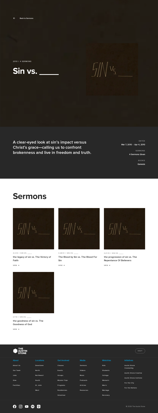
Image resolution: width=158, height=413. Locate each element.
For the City (129, 383)
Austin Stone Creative (133, 373)
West (37, 390)
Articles (83, 385)
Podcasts (83, 380)
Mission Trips (63, 380)
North (37, 370)
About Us (16, 365)
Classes (61, 365)
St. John (38, 385)
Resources (84, 390)
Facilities (16, 385)
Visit (140, 351)
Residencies (62, 390)
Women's (105, 380)
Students (106, 370)
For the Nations (130, 388)
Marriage (105, 390)
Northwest (39, 375)
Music (82, 375)
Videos (82, 370)
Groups (60, 375)
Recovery (106, 395)
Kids (104, 365)
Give (14, 380)
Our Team (16, 370)
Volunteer (61, 395)
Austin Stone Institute (133, 378)
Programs (61, 385)
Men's (104, 385)
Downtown (39, 365)
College (105, 375)
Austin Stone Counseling (129, 367)
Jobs (15, 375)
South (37, 380)
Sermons (83, 365)
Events (60, 370)
